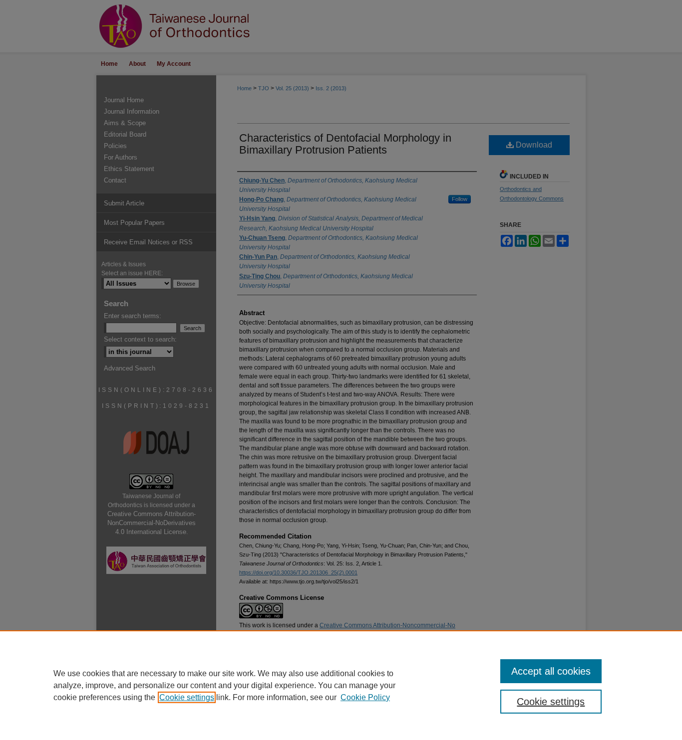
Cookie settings (186, 697)
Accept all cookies (551, 671)
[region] (341, 685)
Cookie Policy (365, 697)
